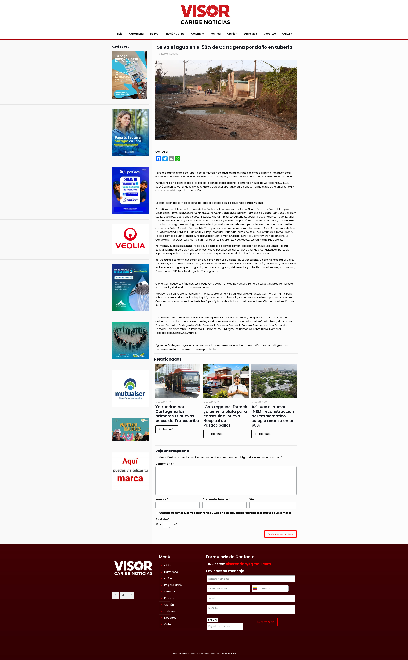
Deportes (170, 618)
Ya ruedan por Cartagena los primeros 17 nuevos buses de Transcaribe (177, 413)
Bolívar (168, 578)
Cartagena (171, 572)
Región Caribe (173, 585)
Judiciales (170, 611)
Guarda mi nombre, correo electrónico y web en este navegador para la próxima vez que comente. (225, 513)
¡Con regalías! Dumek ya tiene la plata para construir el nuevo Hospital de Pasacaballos (225, 416)
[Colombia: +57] (255, 588)
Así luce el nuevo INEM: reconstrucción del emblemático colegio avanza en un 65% (273, 416)
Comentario (164, 463)
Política (169, 598)
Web (252, 499)
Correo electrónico (216, 499)
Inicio (167, 565)
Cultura (168, 624)
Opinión (169, 604)
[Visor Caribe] (204, 14)
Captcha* (162, 519)
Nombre (161, 499)
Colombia (170, 591)
